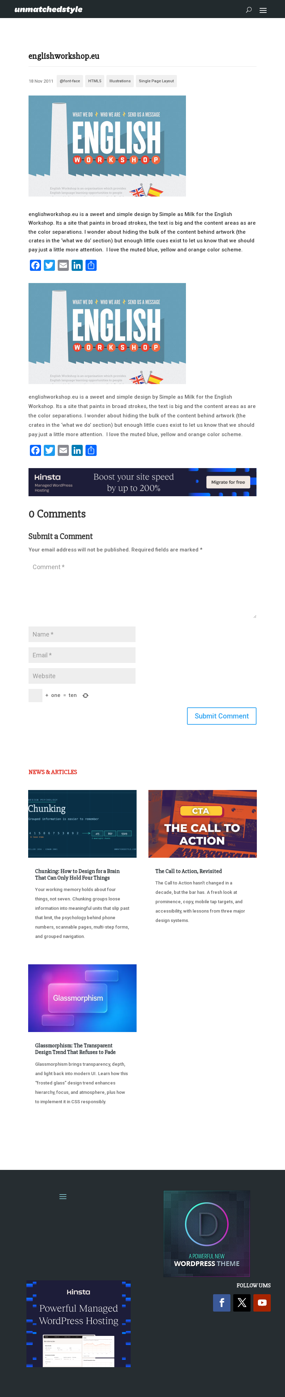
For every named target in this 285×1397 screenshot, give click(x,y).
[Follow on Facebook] (221, 1303)
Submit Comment (222, 716)
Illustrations (120, 81)
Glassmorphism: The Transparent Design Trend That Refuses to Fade (75, 1049)
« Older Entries (51, 1137)
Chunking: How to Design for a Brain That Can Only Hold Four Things (77, 874)
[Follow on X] (242, 1303)
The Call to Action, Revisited (188, 871)
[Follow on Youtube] (262, 1303)
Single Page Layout (156, 81)
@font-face (70, 81)
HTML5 (94, 81)
